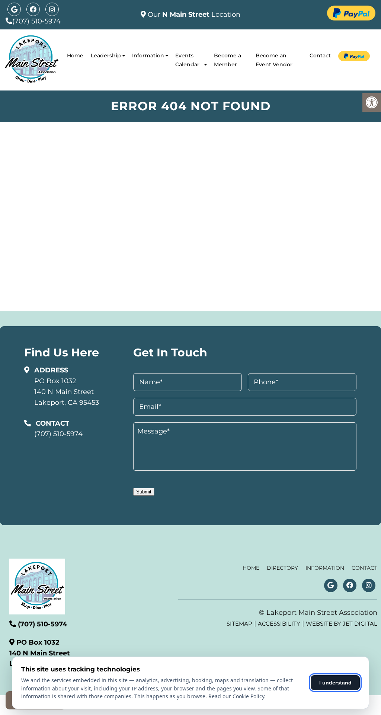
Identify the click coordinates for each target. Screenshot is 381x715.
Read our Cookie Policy (236, 696)
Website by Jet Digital (341, 623)
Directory (282, 568)
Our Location (193, 14)
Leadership (106, 55)
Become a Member (227, 60)
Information (148, 55)
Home (75, 55)
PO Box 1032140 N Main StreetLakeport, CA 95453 (66, 392)
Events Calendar (187, 60)
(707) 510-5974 (36, 21)
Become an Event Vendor (274, 60)
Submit (143, 492)
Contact (320, 55)
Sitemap (239, 623)
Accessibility (279, 623)
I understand (335, 683)
